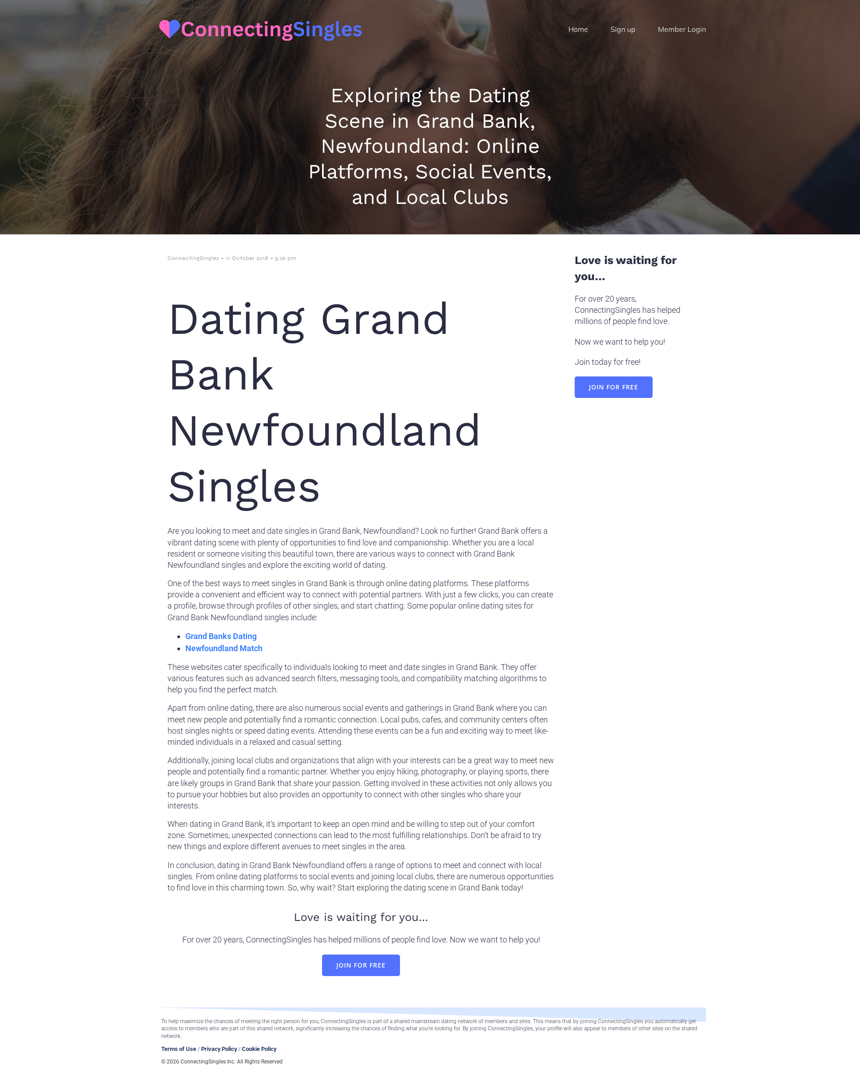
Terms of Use (178, 1049)
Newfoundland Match (223, 648)
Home (578, 29)
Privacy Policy (219, 1049)
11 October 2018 (247, 258)
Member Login (682, 29)
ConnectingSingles (193, 258)
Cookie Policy (259, 1049)
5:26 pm (286, 258)
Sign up (623, 29)
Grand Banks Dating (221, 636)
